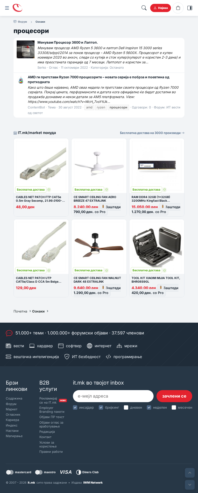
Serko (41, 67)
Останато (117, 67)
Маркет (11, 409)
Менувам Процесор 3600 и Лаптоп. (67, 42)
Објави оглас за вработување (51, 424)
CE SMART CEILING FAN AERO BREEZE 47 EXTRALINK (95, 198)
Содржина (14, 398)
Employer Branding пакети (51, 409)
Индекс (11, 425)
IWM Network (93, 482)
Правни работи (51, 451)
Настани (12, 431)
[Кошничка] (178, 7)
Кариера (12, 420)
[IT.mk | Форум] (17, 8)
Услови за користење (48, 444)
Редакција (47, 431)
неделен (160, 407)
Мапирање (14, 436)
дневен (136, 407)
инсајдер (86, 407)
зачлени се (174, 396)
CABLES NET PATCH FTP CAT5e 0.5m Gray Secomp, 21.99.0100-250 (39, 200)
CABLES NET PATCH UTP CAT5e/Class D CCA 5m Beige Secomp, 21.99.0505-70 (37, 281)
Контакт (45, 437)
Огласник (13, 414)
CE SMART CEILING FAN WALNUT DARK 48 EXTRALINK (97, 279)
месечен (185, 407)
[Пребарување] (144, 8)
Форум (11, 404)
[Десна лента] (189, 8)
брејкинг (112, 407)
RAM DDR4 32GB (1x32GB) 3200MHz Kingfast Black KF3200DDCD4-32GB (151, 200)
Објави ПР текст (51, 417)
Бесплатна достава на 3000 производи (150, 133)
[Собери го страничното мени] (7, 8)
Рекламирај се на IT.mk (52, 400)
